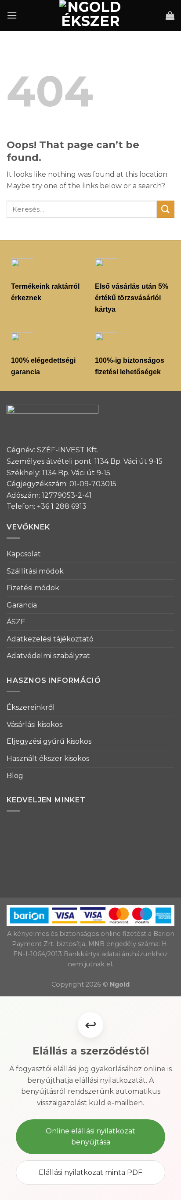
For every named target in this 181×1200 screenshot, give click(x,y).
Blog (15, 775)
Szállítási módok (35, 571)
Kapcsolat (24, 554)
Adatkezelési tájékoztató (50, 639)
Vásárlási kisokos (34, 724)
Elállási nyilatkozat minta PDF (90, 1172)
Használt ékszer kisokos (48, 758)
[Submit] (165, 209)
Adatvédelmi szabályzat (48, 656)
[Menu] (12, 15)
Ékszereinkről (31, 707)
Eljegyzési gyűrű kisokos (49, 741)
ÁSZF (16, 622)
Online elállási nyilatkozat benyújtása (90, 1137)
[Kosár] (170, 15)
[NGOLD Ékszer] (91, 15)
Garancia (22, 605)
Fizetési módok (33, 588)
